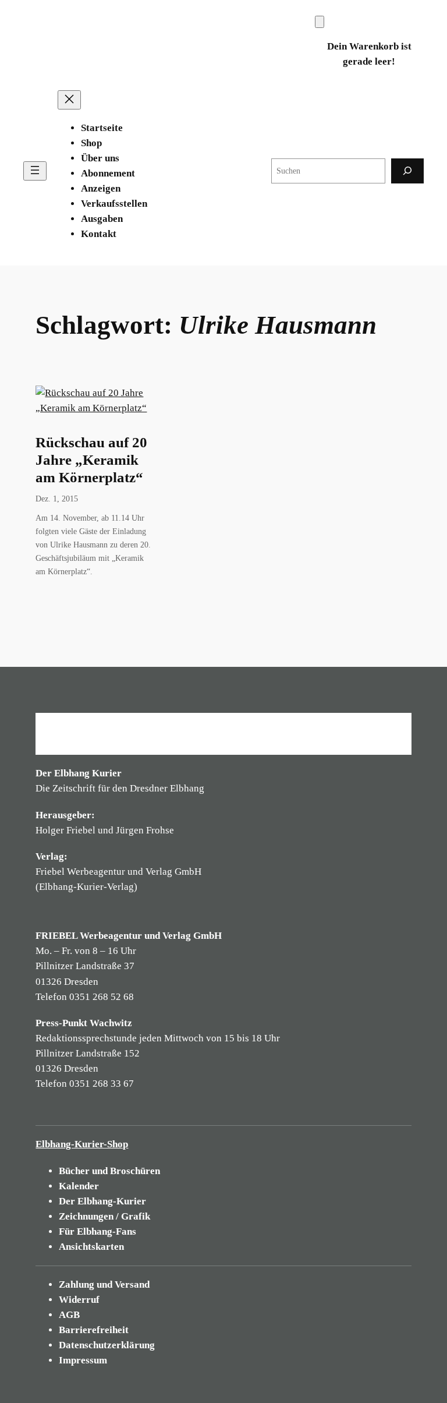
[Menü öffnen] (35, 171)
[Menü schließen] (69, 99)
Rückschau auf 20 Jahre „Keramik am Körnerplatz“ (91, 459)
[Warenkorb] (319, 22)
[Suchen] (407, 170)
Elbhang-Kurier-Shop (82, 1144)
